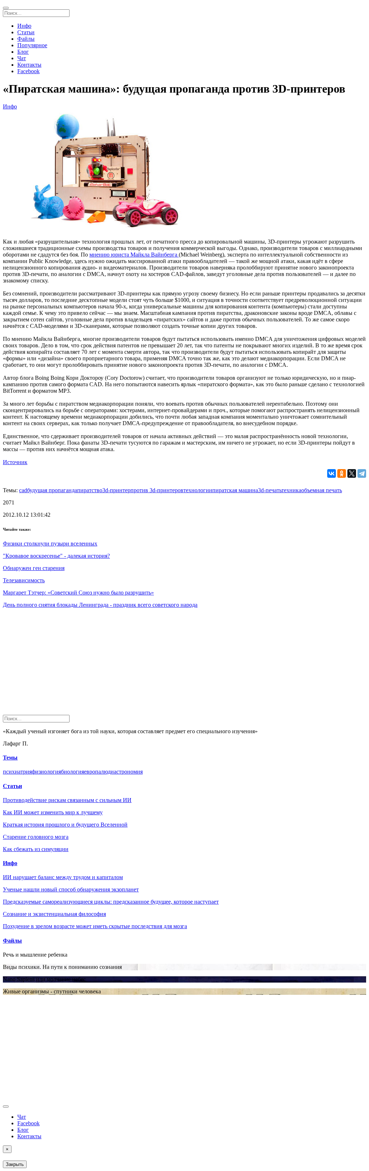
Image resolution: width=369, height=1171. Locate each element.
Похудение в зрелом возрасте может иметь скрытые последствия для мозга (95, 926)
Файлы (26, 39)
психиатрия (17, 772)
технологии (197, 490)
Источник (15, 462)
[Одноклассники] (341, 473)
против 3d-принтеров (156, 490)
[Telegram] (361, 473)
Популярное (32, 45)
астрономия (128, 772)
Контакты (29, 65)
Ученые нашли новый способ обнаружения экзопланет (71, 889)
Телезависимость (24, 580)
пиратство (89, 490)
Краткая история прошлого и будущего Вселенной (65, 825)
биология (72, 772)
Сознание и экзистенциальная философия (54, 914)
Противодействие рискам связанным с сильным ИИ (67, 800)
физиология (46, 772)
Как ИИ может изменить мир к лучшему (53, 812)
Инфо (24, 26)
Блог (23, 52)
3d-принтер (116, 490)
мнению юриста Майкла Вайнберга (134, 254)
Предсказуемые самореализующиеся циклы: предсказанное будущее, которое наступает (111, 902)
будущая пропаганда (52, 490)
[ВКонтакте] (331, 473)
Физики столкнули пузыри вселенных (50, 543)
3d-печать (269, 490)
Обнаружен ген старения (34, 568)
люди (107, 772)
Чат (21, 58)
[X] (351, 473)
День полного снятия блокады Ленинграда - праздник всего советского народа (100, 605)
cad (23, 490)
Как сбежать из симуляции (35, 849)
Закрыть (15, 1164)
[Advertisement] (184, 664)
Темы (10, 757)
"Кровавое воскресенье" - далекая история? (56, 556)
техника (291, 490)
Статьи (26, 32)
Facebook (28, 71)
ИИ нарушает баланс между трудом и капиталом (63, 877)
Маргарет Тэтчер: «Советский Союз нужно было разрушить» (78, 592)
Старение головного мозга (35, 837)
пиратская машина (235, 490)
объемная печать (321, 490)
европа (92, 772)
